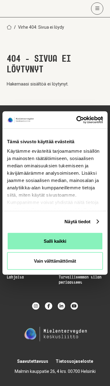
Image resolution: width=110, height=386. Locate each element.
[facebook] (48, 306)
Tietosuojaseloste (74, 361)
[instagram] (35, 306)
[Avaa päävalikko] (97, 8)
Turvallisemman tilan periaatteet (80, 280)
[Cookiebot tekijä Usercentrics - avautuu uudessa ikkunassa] (77, 120)
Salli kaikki (55, 240)
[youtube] (74, 306)
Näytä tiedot (77, 221)
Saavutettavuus (32, 361)
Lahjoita (15, 277)
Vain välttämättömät (55, 261)
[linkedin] (61, 306)
